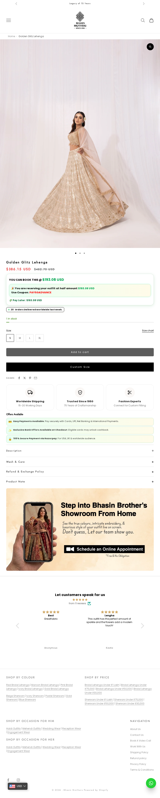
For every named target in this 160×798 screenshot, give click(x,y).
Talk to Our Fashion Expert (76, 423)
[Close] (124, 371)
